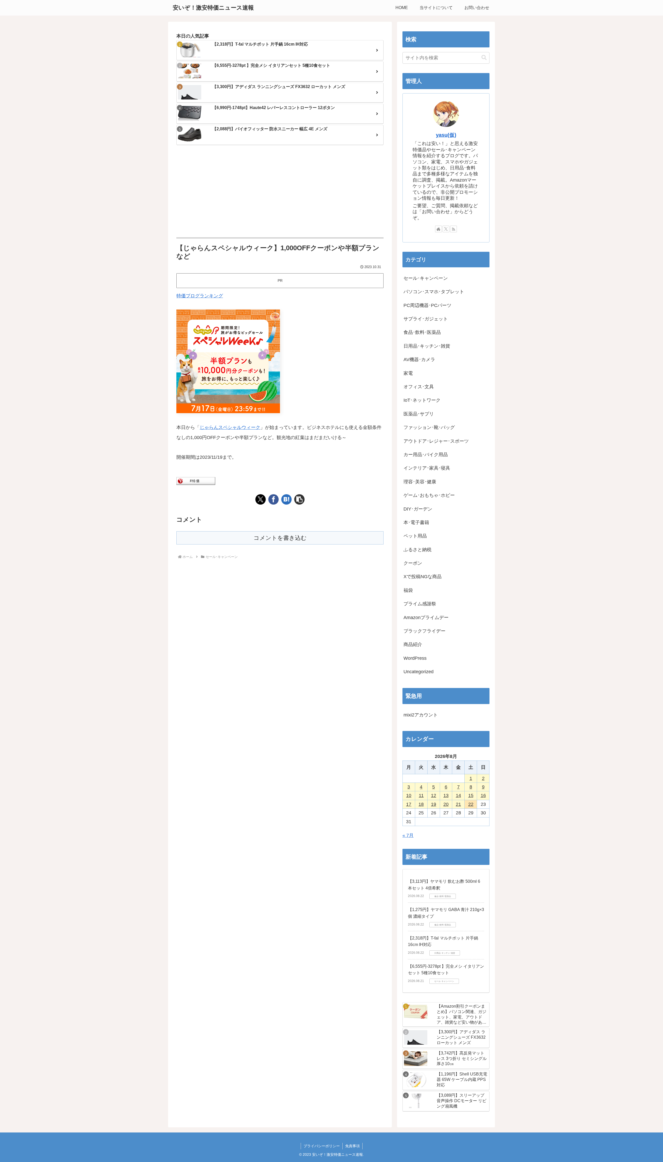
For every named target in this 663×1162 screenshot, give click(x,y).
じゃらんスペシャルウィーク (230, 427)
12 (433, 795)
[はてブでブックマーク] (286, 499)
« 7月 (408, 835)
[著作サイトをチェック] (438, 229)
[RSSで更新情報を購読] (453, 229)
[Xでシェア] (260, 499)
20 (446, 804)
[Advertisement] (280, 191)
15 (470, 795)
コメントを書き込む (280, 538)
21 (458, 804)
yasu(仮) (446, 135)
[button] (299, 499)
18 (421, 804)
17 (408, 804)
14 (458, 795)
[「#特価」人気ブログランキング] (195, 480)
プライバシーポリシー (322, 1146)
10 (408, 795)
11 (421, 795)
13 (446, 795)
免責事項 (352, 1146)
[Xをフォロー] (446, 229)
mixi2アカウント (420, 715)
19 (433, 804)
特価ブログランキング (199, 295)
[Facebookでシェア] (273, 499)
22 (470, 804)
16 (483, 795)
